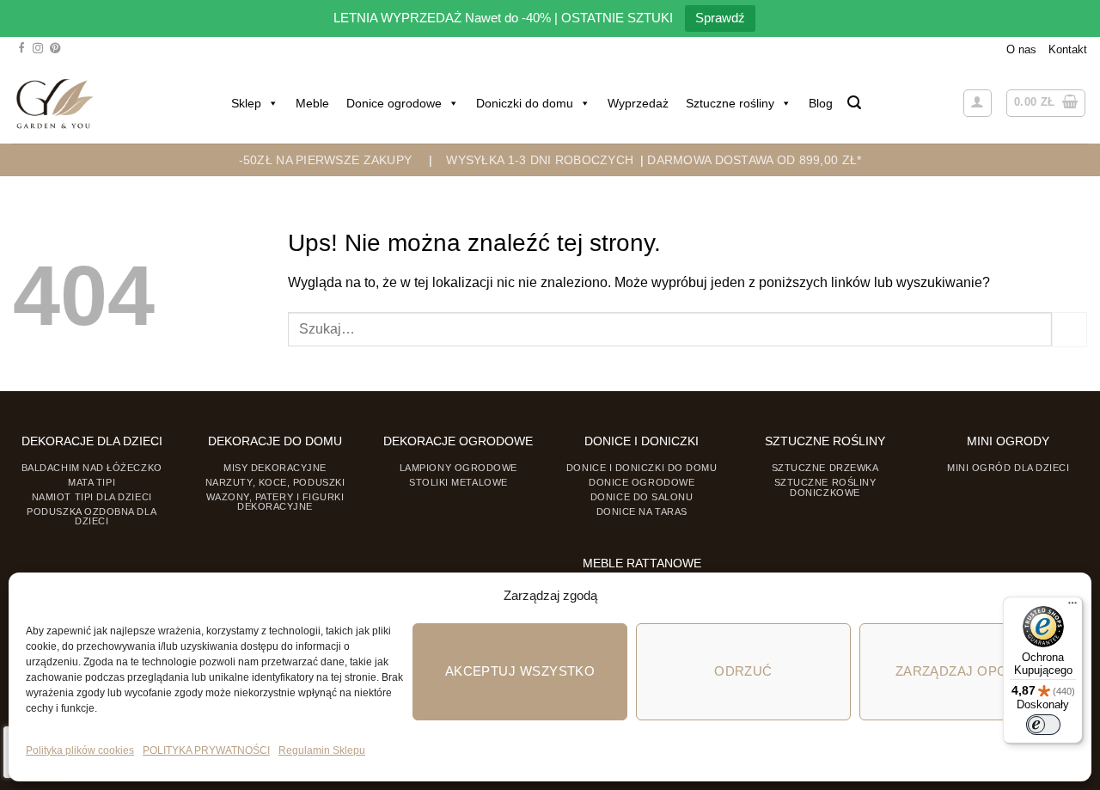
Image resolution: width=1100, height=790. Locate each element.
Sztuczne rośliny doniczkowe (825, 487)
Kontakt (1067, 49)
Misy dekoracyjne (275, 467)
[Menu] (1072, 607)
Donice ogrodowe (394, 103)
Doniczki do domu (524, 103)
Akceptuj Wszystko (520, 671)
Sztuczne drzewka (825, 467)
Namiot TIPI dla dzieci (92, 497)
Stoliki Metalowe (458, 482)
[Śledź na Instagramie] (38, 49)
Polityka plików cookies (80, 750)
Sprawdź (720, 17)
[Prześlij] (1069, 329)
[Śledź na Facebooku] (21, 49)
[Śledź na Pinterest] (55, 49)
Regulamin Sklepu (321, 750)
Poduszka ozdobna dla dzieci (91, 516)
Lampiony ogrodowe (458, 467)
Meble (312, 103)
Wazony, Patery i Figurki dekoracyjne (275, 501)
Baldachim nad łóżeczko (91, 467)
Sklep (246, 103)
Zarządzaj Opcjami (967, 671)
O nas (1021, 49)
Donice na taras (642, 511)
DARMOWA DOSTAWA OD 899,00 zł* (754, 160)
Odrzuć (743, 671)
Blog (821, 103)
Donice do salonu (642, 497)
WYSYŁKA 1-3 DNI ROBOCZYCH (539, 160)
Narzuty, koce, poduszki (275, 482)
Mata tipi (91, 482)
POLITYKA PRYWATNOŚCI (206, 750)
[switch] (1043, 724)
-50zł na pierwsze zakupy (325, 160)
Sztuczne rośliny (730, 103)
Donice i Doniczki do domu (642, 467)
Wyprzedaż (638, 103)
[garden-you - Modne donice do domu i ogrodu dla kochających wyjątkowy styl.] (54, 103)
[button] (854, 102)
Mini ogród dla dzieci (1008, 467)
